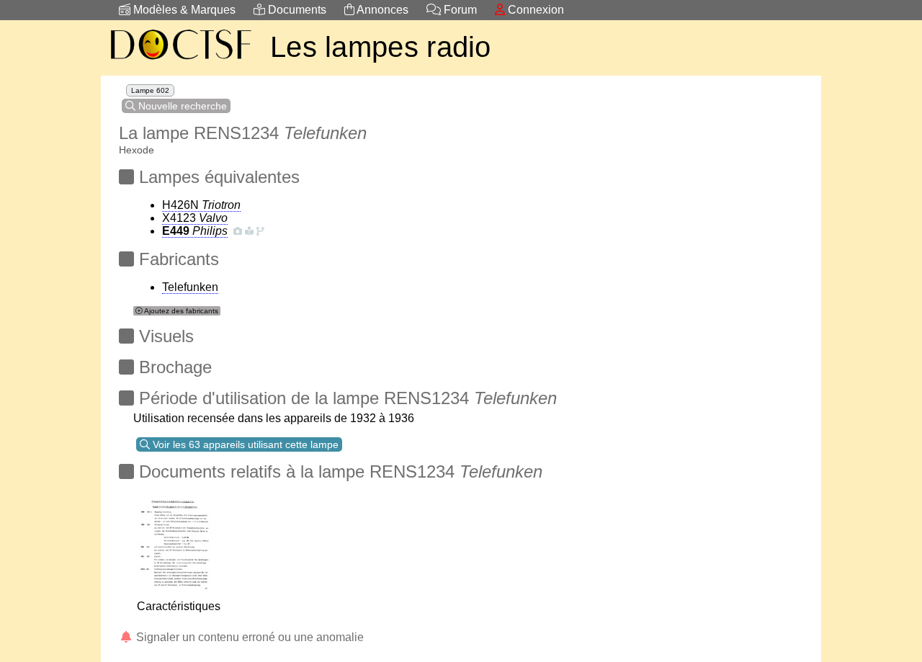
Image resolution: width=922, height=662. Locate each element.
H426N (201, 205)
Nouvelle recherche (181, 106)
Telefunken (190, 287)
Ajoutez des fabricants (180, 311)
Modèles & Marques (183, 10)
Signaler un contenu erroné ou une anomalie (248, 637)
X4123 (195, 218)
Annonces (381, 10)
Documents (295, 10)
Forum (459, 10)
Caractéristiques (178, 606)
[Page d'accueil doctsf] (180, 61)
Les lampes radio (380, 47)
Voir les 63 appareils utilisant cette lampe (244, 444)
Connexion (534, 10)
